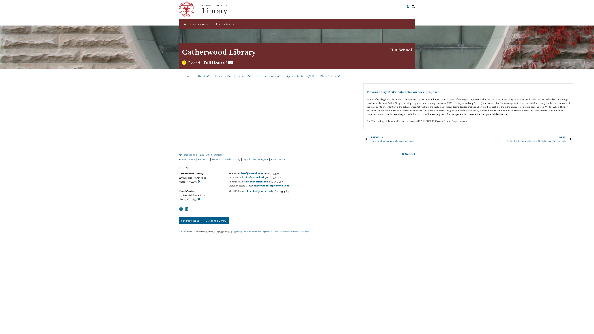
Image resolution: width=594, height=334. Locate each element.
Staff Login (304, 231)
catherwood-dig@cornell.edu (272, 185)
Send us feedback (190, 221)
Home (187, 76)
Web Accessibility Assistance (286, 231)
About (201, 76)
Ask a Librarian (214, 155)
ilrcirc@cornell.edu (253, 177)
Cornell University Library (214, 9)
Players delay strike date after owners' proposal (403, 92)
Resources (221, 76)
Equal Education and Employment (258, 231)
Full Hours (214, 63)
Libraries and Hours (193, 155)
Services (243, 76)
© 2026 (182, 231)
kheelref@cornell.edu (260, 191)
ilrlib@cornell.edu (257, 181)
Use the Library (266, 76)
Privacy (239, 231)
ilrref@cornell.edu (252, 173)
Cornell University (186, 9)
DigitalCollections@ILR (300, 76)
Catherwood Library (219, 52)
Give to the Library (216, 221)
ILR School (401, 50)
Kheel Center (328, 76)
